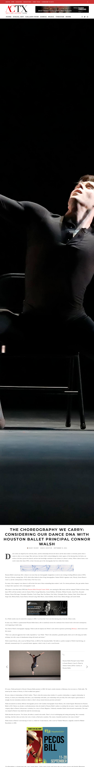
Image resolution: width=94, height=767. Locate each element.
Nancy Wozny (34, 548)
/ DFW (12, 1)
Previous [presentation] (7, 667)
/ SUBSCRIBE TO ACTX (47, 1)
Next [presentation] (87, 667)
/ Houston (18, 1)
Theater (60, 17)
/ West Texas (36, 1)
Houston (49, 548)
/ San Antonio (27, 1)
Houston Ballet (9, 575)
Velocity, (13, 577)
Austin (8, 1)
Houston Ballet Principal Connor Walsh (38, 589)
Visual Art (18, 17)
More (68, 17)
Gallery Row (32, 17)
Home (8, 17)
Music (51, 17)
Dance (43, 17)
